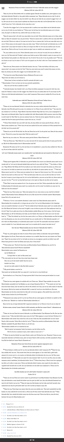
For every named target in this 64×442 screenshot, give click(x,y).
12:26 (4, 418)
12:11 (4, 407)
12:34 (4, 433)
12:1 (4, 404)
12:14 (4, 410)
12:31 (4, 424)
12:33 (4, 430)
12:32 (4, 427)
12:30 (4, 421)
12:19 (4, 415)
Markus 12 (31, 2)
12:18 (4, 412)
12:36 (4, 436)
